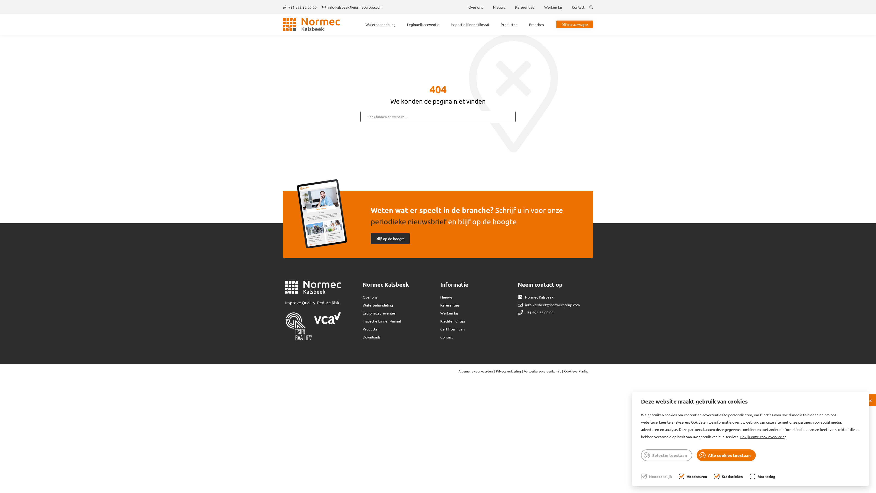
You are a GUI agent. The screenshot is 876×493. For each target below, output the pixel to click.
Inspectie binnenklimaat (470, 24)
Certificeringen (452, 329)
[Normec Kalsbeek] (311, 24)
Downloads (372, 337)
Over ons (475, 7)
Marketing (766, 476)
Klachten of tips (453, 321)
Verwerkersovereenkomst (542, 371)
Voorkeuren (697, 476)
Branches (536, 24)
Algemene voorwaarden (476, 371)
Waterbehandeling (380, 24)
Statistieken (732, 476)
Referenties (524, 7)
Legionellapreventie (423, 24)
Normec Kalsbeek (539, 297)
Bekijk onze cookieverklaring (763, 436)
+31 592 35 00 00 (302, 7)
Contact (578, 7)
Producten (509, 24)
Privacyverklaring (508, 371)
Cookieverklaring (576, 371)
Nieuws (499, 7)
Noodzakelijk (660, 476)
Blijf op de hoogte (390, 238)
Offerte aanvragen (574, 24)
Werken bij (553, 7)
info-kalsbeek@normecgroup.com (355, 7)
